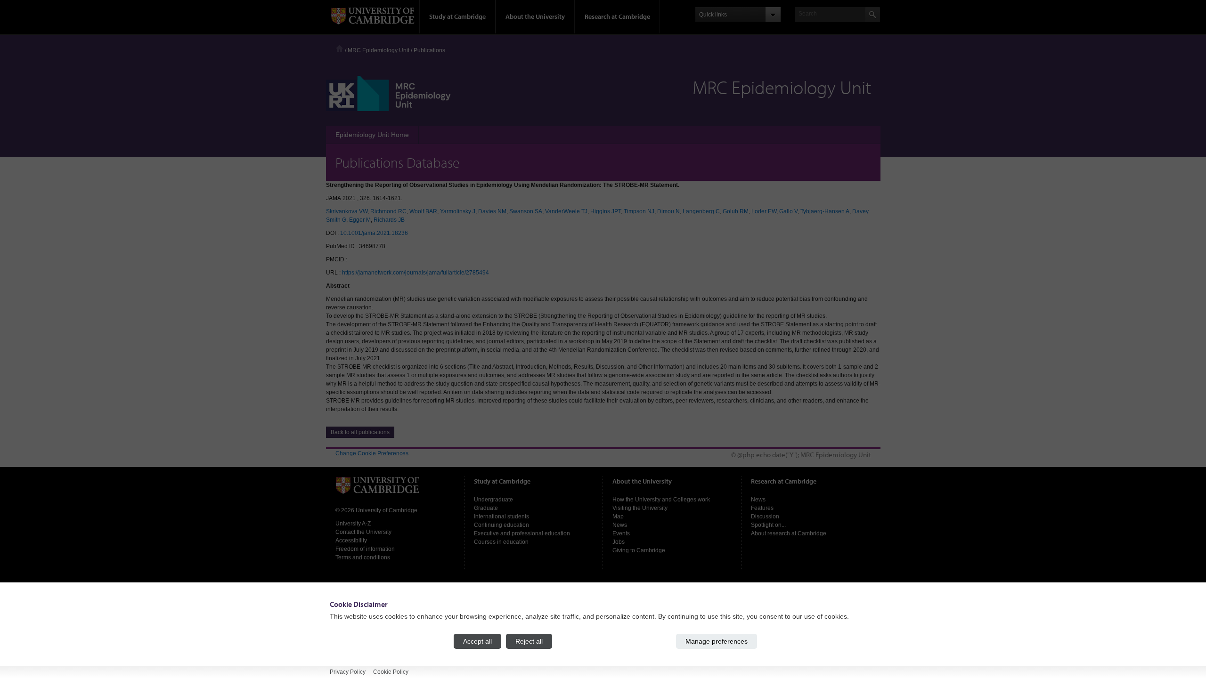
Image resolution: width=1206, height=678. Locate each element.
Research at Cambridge (617, 16)
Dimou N (668, 211)
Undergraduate (493, 499)
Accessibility (351, 540)
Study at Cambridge (457, 16)
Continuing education (501, 525)
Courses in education (501, 542)
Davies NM (492, 211)
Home (339, 48)
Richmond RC (388, 211)
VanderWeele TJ (566, 211)
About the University (535, 16)
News (619, 525)
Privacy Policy (348, 672)
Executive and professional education (522, 533)
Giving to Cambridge (638, 550)
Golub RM (736, 211)
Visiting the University (640, 508)
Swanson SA (525, 211)
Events (621, 533)
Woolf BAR (423, 211)
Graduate (486, 508)
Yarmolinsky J (457, 211)
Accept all (477, 641)
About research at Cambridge (788, 533)
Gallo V (788, 211)
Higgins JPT (605, 211)
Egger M (360, 220)
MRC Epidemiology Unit (378, 50)
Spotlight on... (768, 525)
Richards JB (389, 220)
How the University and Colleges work (661, 499)
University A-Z (353, 523)
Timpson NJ (639, 211)
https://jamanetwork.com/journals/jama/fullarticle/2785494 (415, 272)
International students (501, 516)
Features (762, 508)
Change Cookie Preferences (371, 453)
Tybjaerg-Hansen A (824, 211)
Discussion (765, 516)
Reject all (529, 641)
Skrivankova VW (346, 211)
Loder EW (763, 211)
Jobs (618, 542)
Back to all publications (360, 432)
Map (618, 516)
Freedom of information (365, 549)
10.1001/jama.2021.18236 (374, 233)
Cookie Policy (390, 672)
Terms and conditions (362, 557)
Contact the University (363, 532)
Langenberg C (701, 211)
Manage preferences (716, 641)
